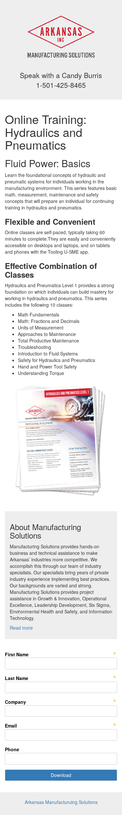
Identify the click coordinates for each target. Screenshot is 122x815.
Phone (12, 749)
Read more (21, 627)
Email (11, 725)
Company (15, 702)
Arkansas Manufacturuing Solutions (61, 802)
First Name (17, 654)
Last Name (16, 678)
